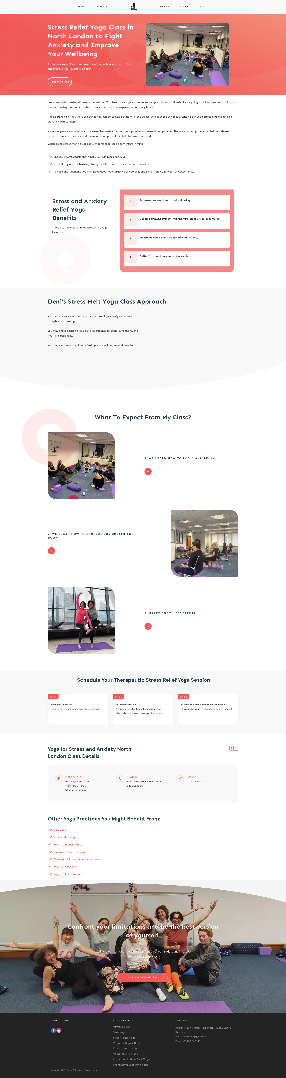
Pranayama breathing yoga (70, 852)
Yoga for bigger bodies (67, 844)
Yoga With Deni (74, 1070)
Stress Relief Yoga (124, 1037)
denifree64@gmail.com (194, 1036)
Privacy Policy (91, 1070)
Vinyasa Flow (121, 1026)
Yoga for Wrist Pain (125, 1054)
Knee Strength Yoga (125, 1048)
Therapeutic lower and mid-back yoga (77, 859)
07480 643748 (191, 1041)
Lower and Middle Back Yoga (131, 1059)
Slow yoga (59, 829)
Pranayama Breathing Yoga (130, 1064)
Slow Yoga (119, 1032)
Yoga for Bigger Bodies (128, 1043)
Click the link (57, 708)
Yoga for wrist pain (65, 866)
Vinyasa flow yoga (65, 837)
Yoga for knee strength (68, 874)
